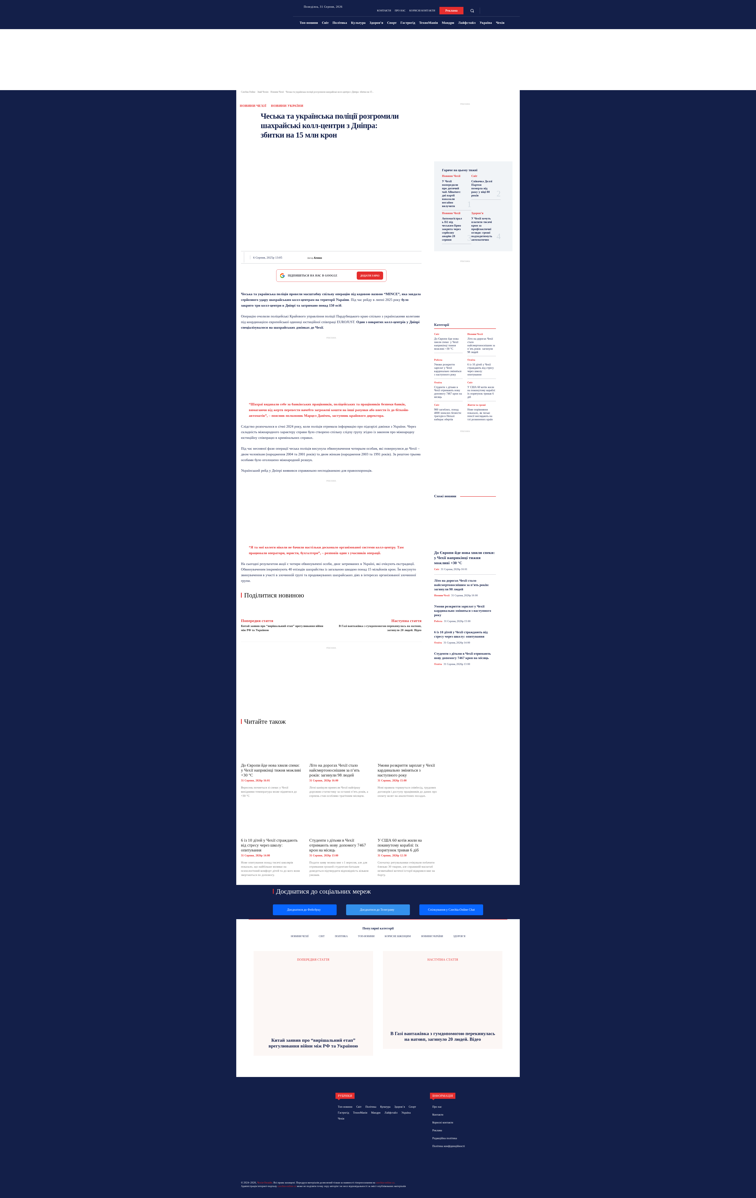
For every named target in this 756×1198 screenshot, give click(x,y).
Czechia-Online (248, 92)
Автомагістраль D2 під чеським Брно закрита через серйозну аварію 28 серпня (452, 229)
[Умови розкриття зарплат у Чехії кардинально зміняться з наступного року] (408, 745)
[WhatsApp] (375, 257)
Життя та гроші (476, 405)
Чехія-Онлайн (264, 1182)
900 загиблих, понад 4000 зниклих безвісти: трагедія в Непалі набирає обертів (448, 414)
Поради (477, 323)
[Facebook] (487, 11)
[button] (472, 10)
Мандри (479, 316)
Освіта (471, 360)
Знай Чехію (263, 92)
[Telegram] (493, 11)
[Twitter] (357, 257)
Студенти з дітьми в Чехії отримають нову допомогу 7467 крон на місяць (337, 845)
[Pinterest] (366, 257)
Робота (438, 360)
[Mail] (450, 1160)
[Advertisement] (378, 60)
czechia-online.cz (385, 1182)
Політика (462, 323)
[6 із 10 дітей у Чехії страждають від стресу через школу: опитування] (271, 820)
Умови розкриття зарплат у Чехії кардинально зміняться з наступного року (406, 770)
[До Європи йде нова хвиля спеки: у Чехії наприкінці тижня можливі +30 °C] (271, 745)
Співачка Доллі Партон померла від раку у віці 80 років (481, 188)
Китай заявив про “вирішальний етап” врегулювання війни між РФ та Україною (313, 1043)
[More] (420, 257)
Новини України (287, 105)
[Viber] (402, 257)
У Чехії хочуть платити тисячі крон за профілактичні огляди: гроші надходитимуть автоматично (481, 229)
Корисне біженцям (468, 313)
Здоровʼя (477, 213)
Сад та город (464, 327)
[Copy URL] (411, 257)
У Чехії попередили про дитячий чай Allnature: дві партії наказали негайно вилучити (451, 194)
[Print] (384, 257)
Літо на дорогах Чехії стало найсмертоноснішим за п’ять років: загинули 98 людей (334, 770)
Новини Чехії (277, 92)
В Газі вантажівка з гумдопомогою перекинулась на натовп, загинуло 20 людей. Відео (442, 1036)
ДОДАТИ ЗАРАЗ (370, 275)
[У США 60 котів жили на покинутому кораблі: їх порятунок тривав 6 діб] (408, 820)
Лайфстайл (462, 316)
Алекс (318, 257)
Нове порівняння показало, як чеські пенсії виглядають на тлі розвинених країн (480, 414)
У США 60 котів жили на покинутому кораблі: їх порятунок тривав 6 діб (400, 845)
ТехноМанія (468, 330)
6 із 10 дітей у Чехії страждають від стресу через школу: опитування (269, 845)
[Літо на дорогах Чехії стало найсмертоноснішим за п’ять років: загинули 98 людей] (339, 745)
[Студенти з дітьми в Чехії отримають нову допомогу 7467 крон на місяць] (339, 820)
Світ (474, 176)
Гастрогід (465, 306)
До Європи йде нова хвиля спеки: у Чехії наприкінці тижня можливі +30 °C (271, 770)
